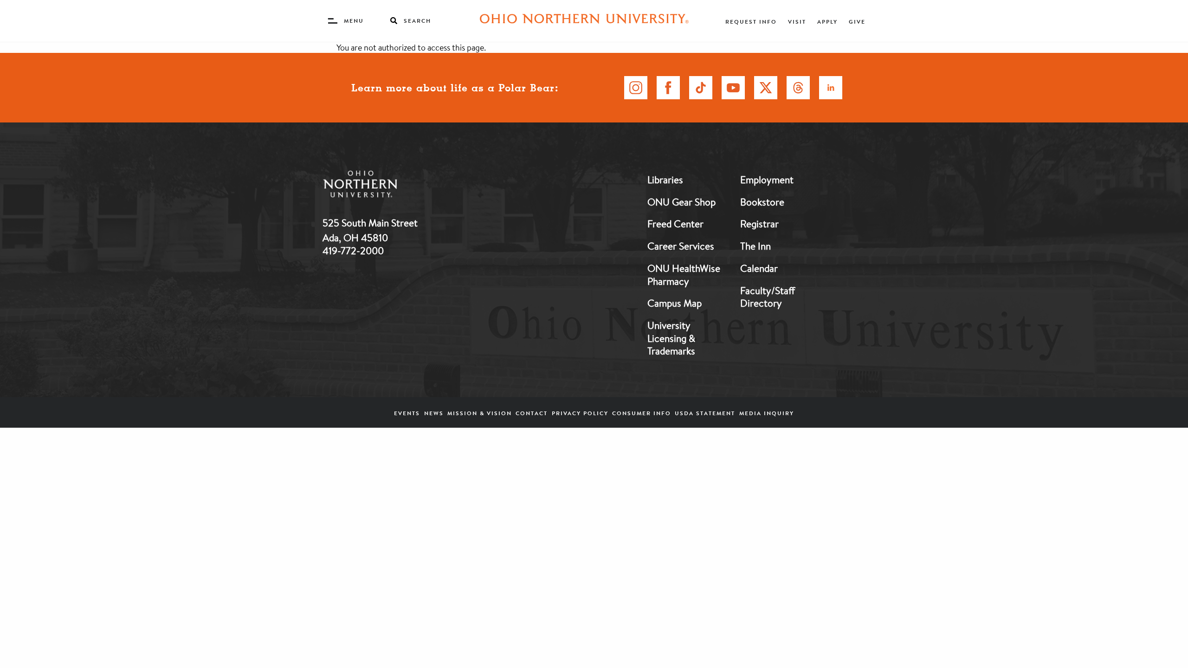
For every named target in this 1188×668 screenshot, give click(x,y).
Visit (797, 22)
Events (407, 413)
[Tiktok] (700, 87)
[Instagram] (635, 87)
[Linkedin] (830, 87)
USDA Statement (705, 413)
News (434, 413)
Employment (767, 179)
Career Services (680, 245)
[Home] (584, 21)
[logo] (408, 185)
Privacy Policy (580, 413)
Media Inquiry (766, 413)
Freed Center (675, 223)
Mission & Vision (479, 413)
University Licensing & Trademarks (671, 338)
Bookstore (762, 201)
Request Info (751, 22)
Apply (827, 22)
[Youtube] (733, 87)
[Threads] (798, 87)
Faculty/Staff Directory (767, 297)
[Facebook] (668, 87)
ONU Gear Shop (681, 201)
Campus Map (674, 302)
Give (857, 22)
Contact (532, 413)
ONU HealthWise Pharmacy (683, 275)
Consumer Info (641, 413)
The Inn (755, 245)
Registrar (759, 223)
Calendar (759, 268)
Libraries (665, 179)
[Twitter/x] (765, 87)
